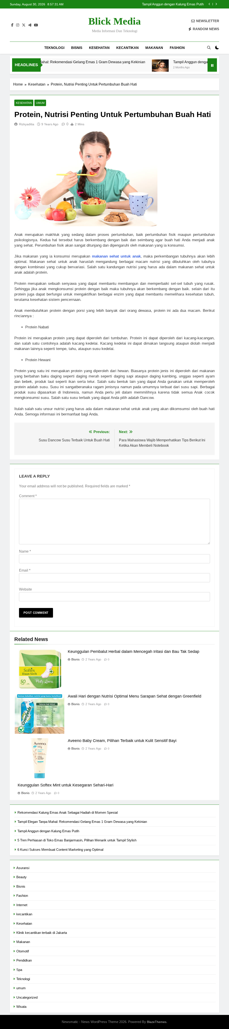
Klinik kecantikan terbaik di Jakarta (41, 933)
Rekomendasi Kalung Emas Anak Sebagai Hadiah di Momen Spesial (67, 812)
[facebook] (12, 25)
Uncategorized (27, 997)
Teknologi (54, 48)
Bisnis (76, 48)
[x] (24, 25)
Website (25, 589)
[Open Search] (209, 47)
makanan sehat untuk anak (116, 256)
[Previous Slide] (209, 4)
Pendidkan (24, 960)
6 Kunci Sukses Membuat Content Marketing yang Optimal (60, 849)
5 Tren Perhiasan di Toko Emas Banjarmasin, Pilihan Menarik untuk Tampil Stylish (165, 4)
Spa (19, 970)
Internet (21, 905)
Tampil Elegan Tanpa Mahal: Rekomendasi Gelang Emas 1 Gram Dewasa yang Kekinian (82, 822)
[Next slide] (216, 4)
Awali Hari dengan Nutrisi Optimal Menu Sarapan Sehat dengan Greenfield (134, 696)
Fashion (177, 48)
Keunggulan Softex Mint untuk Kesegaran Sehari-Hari (65, 785)
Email (24, 570)
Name (25, 551)
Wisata (21, 1006)
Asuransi (22, 868)
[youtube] (36, 25)
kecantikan (127, 48)
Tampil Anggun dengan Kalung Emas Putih (191, 62)
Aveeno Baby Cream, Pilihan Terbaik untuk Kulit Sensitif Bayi (122, 740)
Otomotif (22, 951)
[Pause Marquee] (212, 65)
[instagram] (18, 25)
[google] (30, 25)
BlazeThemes (156, 1022)
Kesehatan (99, 48)
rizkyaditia (26, 124)
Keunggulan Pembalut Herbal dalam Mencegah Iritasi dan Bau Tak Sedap (133, 651)
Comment (28, 496)
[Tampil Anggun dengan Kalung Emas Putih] (143, 67)
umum (40, 103)
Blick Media (114, 21)
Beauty (21, 877)
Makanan (154, 48)
